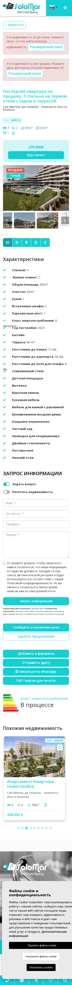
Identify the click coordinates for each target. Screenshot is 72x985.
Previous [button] (7, 188)
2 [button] (23, 828)
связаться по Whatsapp (37, 671)
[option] (36, 188)
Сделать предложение (36, 636)
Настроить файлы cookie (41, 956)
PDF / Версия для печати (36, 680)
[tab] (7, 242)
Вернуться (15, 25)
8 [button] (47, 828)
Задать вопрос (24, 484)
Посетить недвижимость (32, 492)
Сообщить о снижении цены (36, 627)
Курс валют (36, 155)
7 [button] (43, 828)
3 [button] (27, 828)
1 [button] (19, 828)
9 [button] (51, 828)
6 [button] (39, 828)
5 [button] (35, 828)
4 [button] (31, 828)
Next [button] (65, 188)
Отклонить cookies (41, 967)
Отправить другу (36, 662)
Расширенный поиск (46, 47)
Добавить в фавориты (36, 653)
